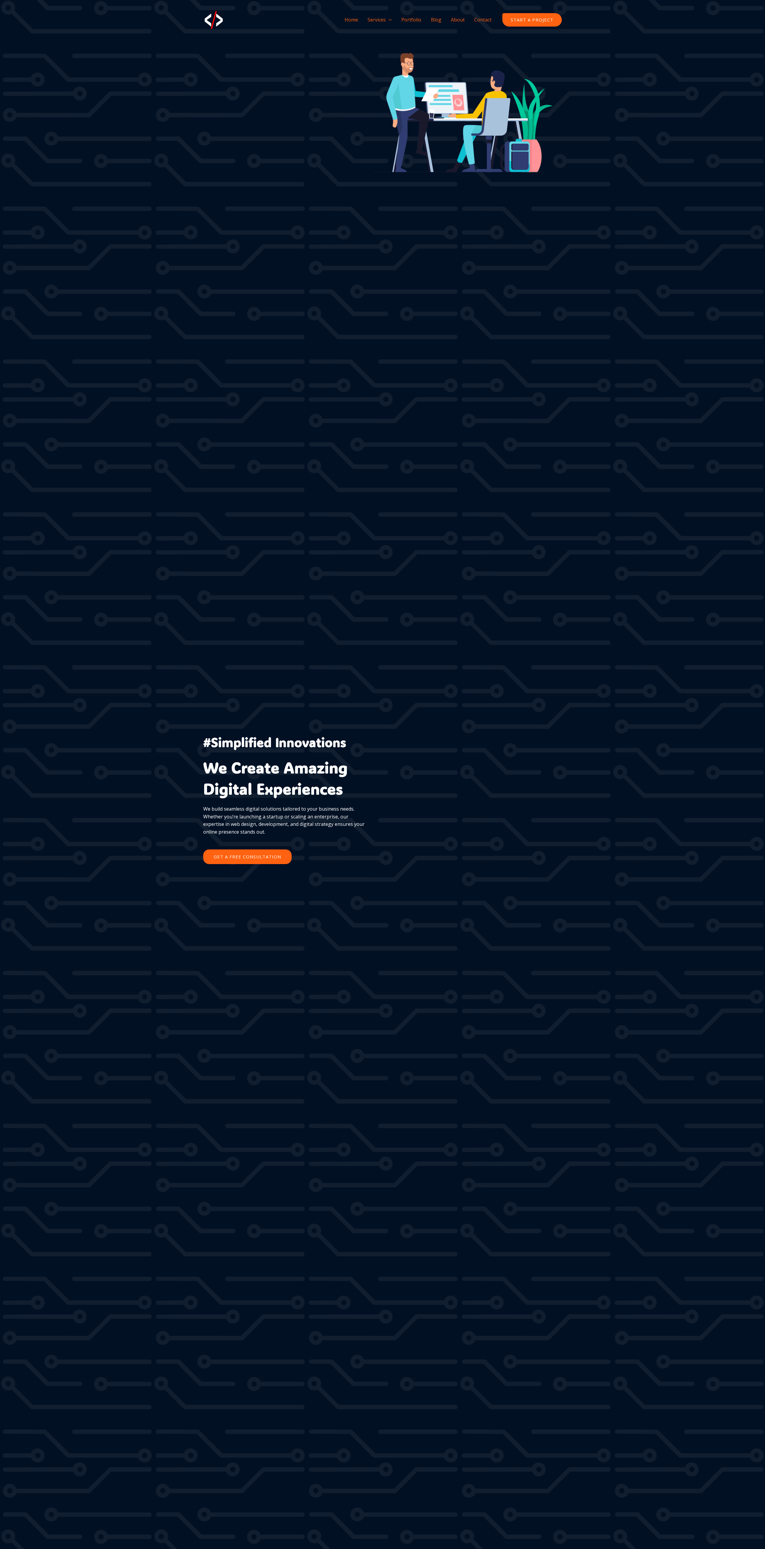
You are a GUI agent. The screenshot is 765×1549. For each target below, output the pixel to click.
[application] (389, 19)
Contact (483, 19)
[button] (532, 20)
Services (377, 19)
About (458, 19)
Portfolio (411, 19)
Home (351, 19)
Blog (436, 19)
